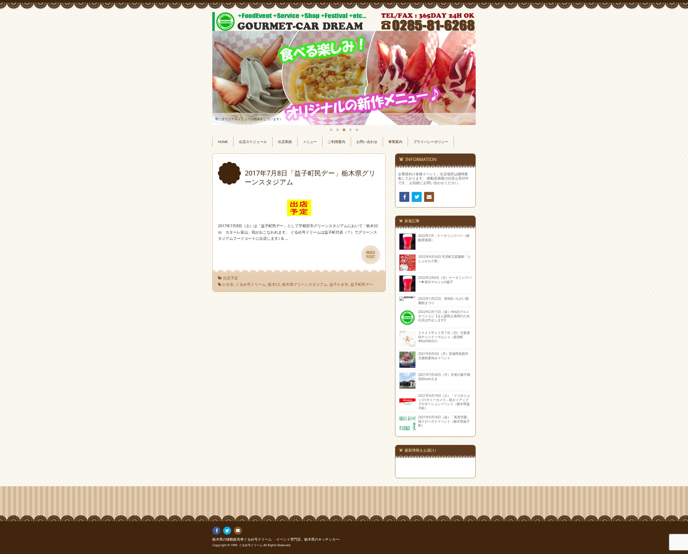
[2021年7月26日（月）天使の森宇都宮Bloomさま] (407, 386)
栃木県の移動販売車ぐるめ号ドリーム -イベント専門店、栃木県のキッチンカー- (276, 539)
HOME (223, 142)
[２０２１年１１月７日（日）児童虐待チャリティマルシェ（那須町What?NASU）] (407, 344)
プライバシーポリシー (430, 142)
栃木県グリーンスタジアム (304, 284)
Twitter (417, 197)
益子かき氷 (338, 284)
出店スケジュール (253, 142)
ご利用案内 (336, 142)
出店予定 (230, 277)
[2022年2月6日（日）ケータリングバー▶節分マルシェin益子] (407, 289)
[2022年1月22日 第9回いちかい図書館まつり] (407, 298)
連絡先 (429, 197)
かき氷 (228, 284)
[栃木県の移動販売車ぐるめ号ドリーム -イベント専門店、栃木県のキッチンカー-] (344, 21)
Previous (222, 78)
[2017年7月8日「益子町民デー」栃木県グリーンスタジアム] (299, 212)
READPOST (370, 254)
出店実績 (285, 142)
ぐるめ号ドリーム (251, 284)
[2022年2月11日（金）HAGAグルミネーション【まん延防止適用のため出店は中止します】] (407, 323)
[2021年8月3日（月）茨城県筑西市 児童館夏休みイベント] (407, 365)
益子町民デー (361, 284)
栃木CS (274, 284)
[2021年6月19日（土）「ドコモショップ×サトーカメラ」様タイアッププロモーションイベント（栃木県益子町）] (407, 407)
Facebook (404, 197)
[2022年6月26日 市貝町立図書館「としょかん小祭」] (407, 268)
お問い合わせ (366, 142)
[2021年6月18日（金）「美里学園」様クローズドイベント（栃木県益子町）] (407, 429)
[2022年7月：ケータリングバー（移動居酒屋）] (407, 247)
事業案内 (395, 142)
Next (465, 78)
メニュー (310, 142)
